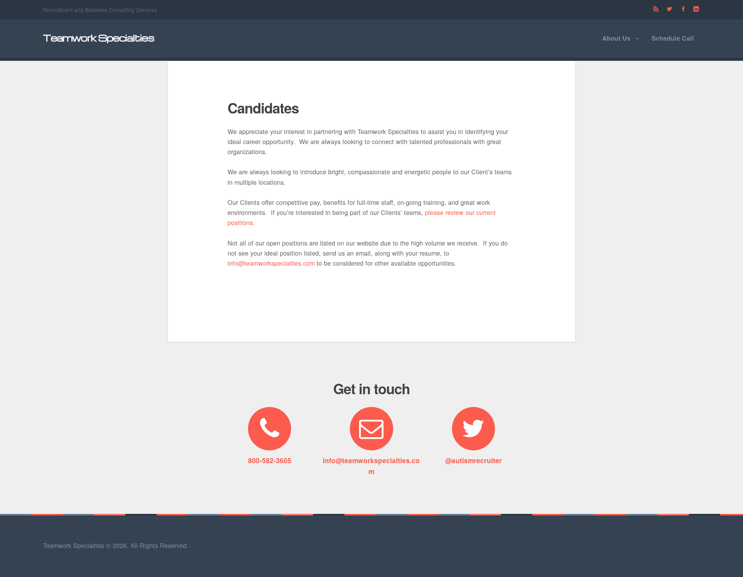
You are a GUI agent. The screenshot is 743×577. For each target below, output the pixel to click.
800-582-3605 (269, 460)
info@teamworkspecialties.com (271, 263)
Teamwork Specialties (98, 37)
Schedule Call (673, 38)
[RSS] (655, 9)
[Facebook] (683, 9)
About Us (616, 38)
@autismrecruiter (473, 460)
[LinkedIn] (696, 9)
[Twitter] (669, 9)
